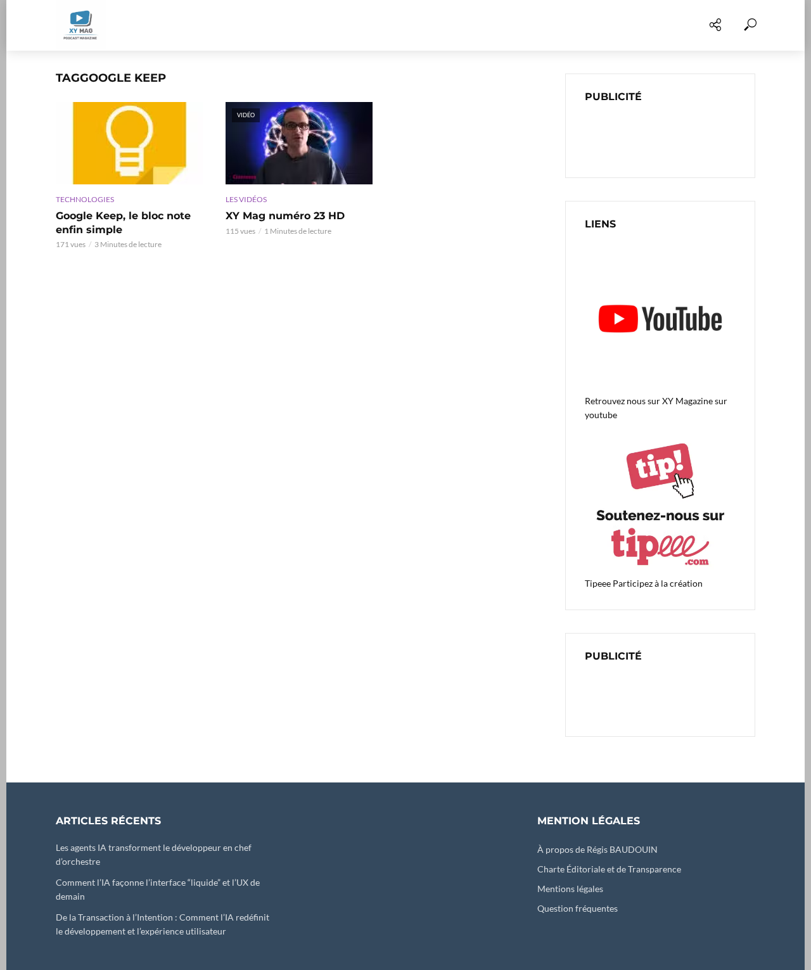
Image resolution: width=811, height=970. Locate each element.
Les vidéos (158, 25)
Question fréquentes (577, 908)
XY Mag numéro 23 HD (285, 216)
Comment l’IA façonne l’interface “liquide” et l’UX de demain (158, 889)
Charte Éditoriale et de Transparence (609, 869)
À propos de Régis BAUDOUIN (597, 849)
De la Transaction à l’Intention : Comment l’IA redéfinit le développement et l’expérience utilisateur (162, 924)
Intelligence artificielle (529, 25)
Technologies (85, 199)
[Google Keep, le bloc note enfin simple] (129, 143)
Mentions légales (570, 888)
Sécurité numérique (399, 25)
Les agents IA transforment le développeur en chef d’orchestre (154, 854)
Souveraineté (644, 25)
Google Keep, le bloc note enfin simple (123, 223)
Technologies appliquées (266, 25)
